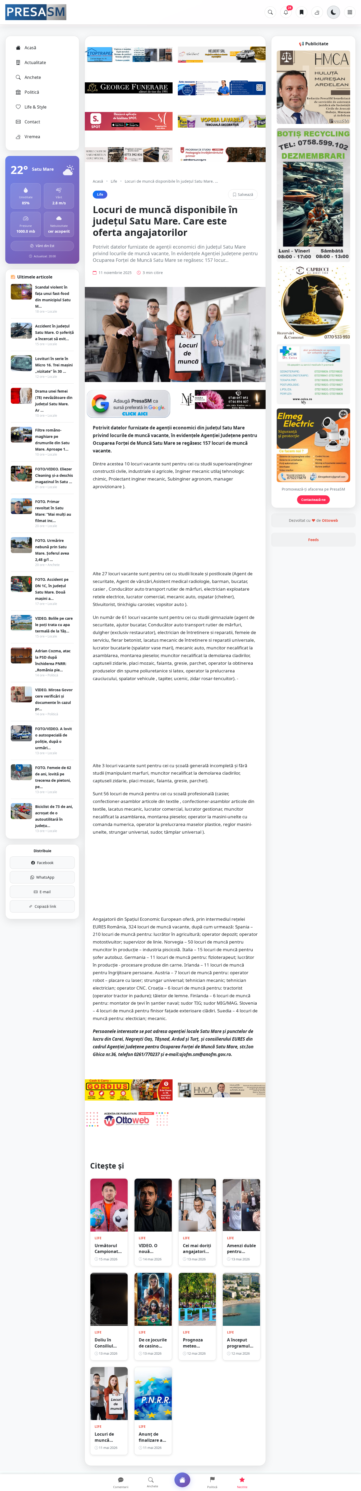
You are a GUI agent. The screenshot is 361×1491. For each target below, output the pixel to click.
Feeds (313, 539)
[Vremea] (317, 12)
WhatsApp (45, 877)
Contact (32, 122)
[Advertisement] (175, 533)
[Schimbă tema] (333, 12)
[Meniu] (350, 12)
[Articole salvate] (301, 12)
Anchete (33, 77)
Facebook (45, 862)
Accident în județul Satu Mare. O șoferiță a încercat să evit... (54, 332)
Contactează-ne (313, 499)
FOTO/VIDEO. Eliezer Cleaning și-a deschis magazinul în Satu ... (54, 475)
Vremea (32, 137)
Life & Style (36, 107)
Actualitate (35, 62)
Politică (32, 92)
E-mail (45, 891)
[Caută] (270, 12)
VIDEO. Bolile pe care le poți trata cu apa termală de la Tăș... (54, 625)
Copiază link (45, 906)
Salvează (245, 194)
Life (114, 181)
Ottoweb (330, 520)
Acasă (30, 48)
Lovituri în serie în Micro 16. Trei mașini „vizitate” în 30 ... (54, 365)
